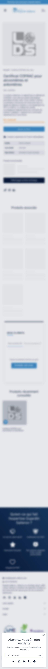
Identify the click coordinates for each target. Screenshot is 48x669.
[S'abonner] (40, 655)
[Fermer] (43, 635)
